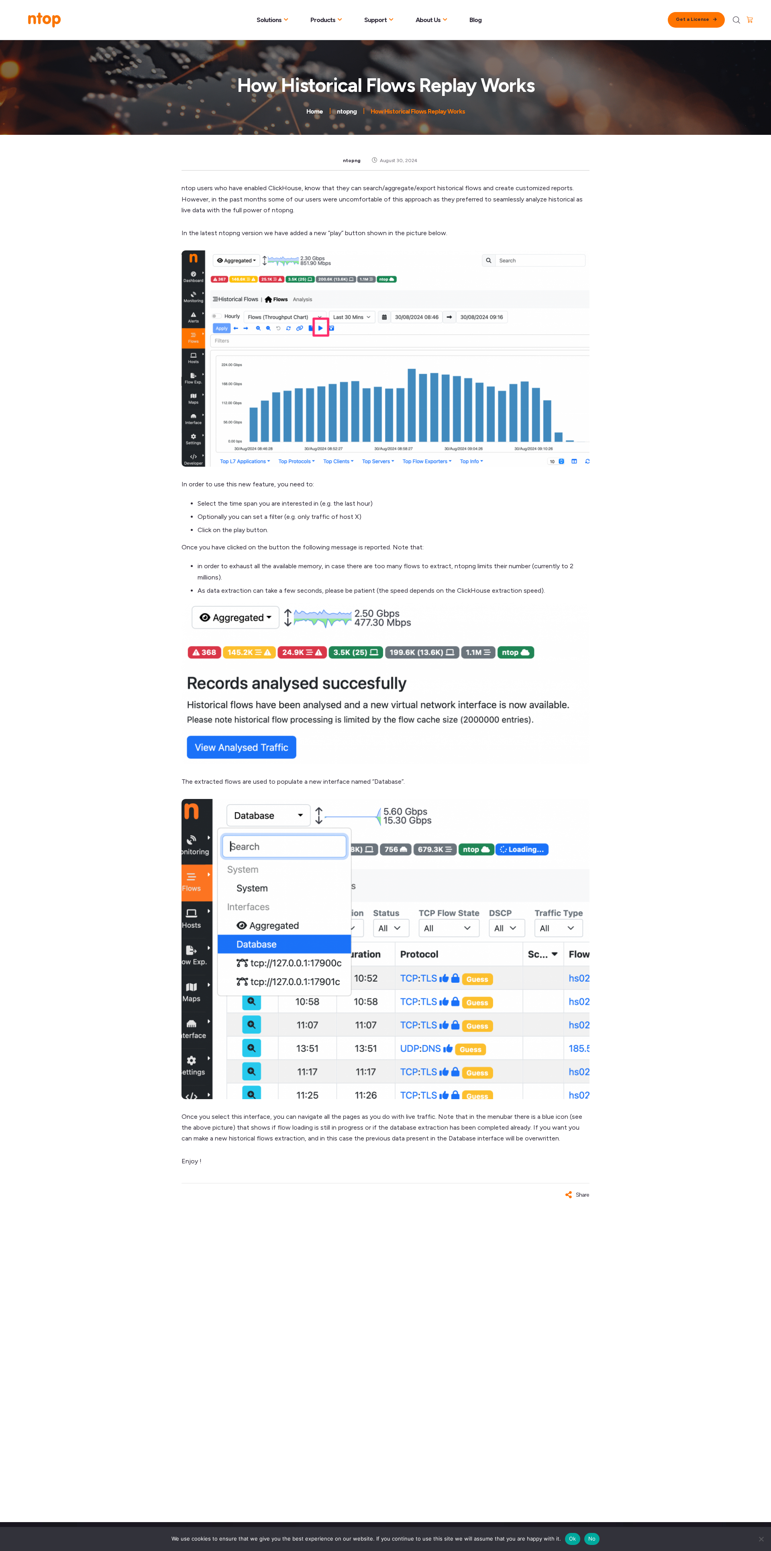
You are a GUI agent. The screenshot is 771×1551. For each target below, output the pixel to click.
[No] (761, 1539)
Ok (572, 1538)
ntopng (352, 160)
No (592, 1538)
